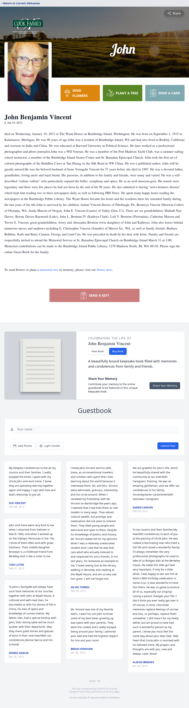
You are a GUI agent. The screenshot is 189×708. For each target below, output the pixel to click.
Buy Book (117, 351)
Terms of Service (104, 691)
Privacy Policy (84, 691)
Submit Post (168, 446)
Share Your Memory (165, 385)
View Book (97, 351)
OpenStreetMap (98, 697)
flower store (104, 269)
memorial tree (49, 269)
